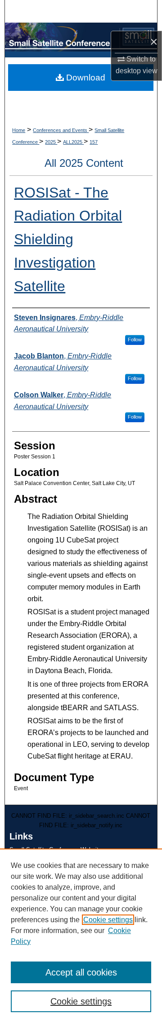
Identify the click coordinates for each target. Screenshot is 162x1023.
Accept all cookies (81, 972)
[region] (81, 936)
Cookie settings (108, 920)
